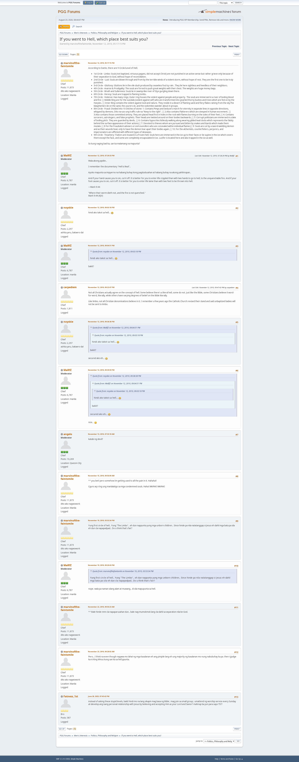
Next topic (233, 46)
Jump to (199, 741)
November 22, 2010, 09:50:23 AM (101, 607)
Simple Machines (77, 759)
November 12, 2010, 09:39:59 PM (101, 370)
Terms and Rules (227, 759)
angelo (68, 434)
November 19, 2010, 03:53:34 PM (101, 520)
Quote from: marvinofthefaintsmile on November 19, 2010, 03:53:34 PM (123, 571)
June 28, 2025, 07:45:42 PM (98, 696)
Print (237, 54)
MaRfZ (67, 155)
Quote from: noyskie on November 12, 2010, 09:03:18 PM (117, 251)
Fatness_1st (71, 696)
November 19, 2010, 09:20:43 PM (101, 565)
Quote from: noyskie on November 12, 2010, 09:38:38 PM (117, 376)
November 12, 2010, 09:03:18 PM (101, 207)
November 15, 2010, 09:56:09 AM (101, 475)
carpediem (70, 287)
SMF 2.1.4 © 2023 (63, 759)
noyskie (68, 207)
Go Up (61, 729)
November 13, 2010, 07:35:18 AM (101, 434)
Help (216, 759)
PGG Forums (69, 12)
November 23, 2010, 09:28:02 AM (101, 651)
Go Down (63, 54)
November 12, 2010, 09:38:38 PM (101, 321)
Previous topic (219, 46)
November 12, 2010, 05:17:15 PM (101, 63)
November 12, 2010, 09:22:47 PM (101, 287)
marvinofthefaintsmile (70, 64)
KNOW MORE (235, 20)
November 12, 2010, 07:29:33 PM (101, 155)
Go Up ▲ (239, 759)
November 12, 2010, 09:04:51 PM (101, 245)
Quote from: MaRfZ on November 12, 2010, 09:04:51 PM (116, 327)
